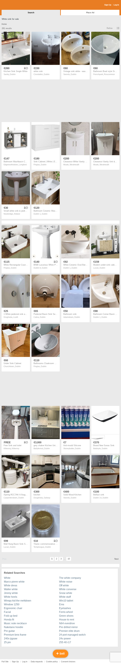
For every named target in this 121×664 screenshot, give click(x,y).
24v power (65, 638)
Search (31, 13)
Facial (7, 612)
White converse (67, 589)
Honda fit (9, 619)
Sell (62, 653)
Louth (15, 317)
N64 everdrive (67, 623)
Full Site (5, 662)
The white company (70, 578)
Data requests (37, 662)
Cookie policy (52, 662)
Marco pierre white (14, 581)
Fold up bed (10, 615)
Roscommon (109, 74)
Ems (61, 604)
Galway (47, 498)
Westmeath (74, 165)
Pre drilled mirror (68, 627)
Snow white (65, 593)
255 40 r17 (65, 642)
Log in (24, 662)
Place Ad (90, 13)
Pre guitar (9, 631)
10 (69, 559)
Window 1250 (11, 604)
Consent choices (68, 662)
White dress (10, 585)
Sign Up (107, 5)
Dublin (13, 74)
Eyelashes (65, 608)
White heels (10, 596)
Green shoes (66, 615)
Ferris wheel (66, 612)
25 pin (7, 642)
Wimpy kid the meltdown (17, 600)
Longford (23, 165)
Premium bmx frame (15, 634)
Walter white (11, 589)
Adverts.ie (14, 5)
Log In (116, 5)
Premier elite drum (69, 631)
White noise (65, 581)
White (7, 578)
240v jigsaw (10, 638)
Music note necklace (15, 623)
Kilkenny (15, 448)
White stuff (65, 596)
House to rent (66, 619)
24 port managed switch (72, 634)
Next (116, 559)
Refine (109, 28)
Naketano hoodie (13, 627)
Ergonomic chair (13, 608)
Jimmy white (11, 593)
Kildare (17, 214)
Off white (64, 585)
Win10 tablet (66, 600)
